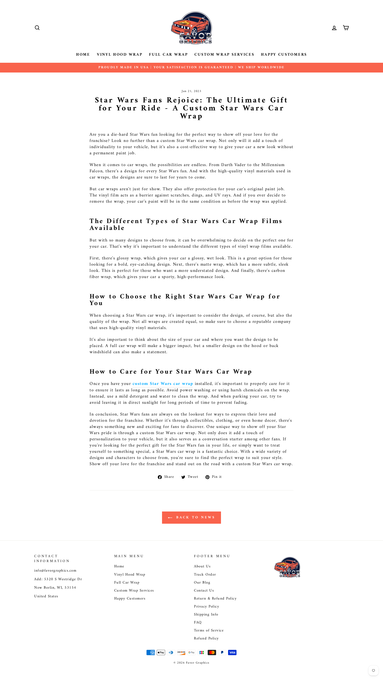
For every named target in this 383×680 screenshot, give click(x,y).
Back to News (194, 517)
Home (83, 54)
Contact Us (204, 590)
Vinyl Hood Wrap (120, 54)
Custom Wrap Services (224, 54)
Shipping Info (206, 614)
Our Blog (202, 582)
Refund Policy (206, 638)
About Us (202, 566)
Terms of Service (209, 630)
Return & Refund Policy (215, 598)
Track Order (205, 574)
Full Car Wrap (168, 54)
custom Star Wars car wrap (163, 384)
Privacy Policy (206, 606)
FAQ (198, 622)
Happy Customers (284, 54)
